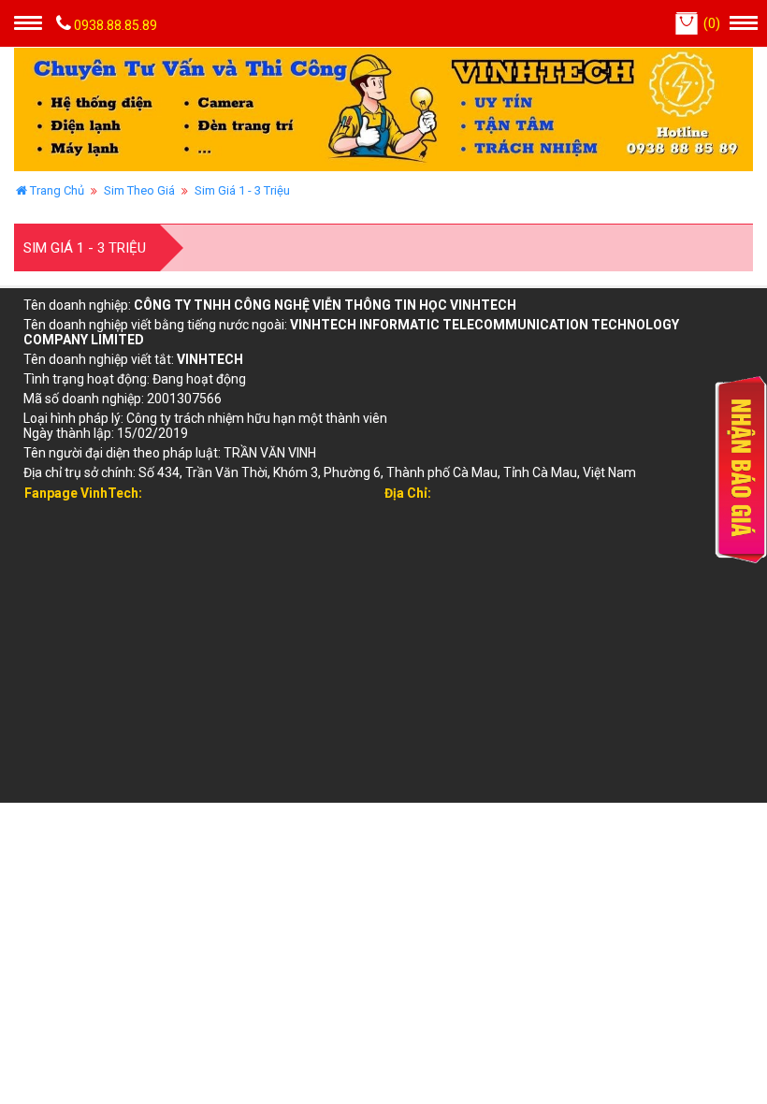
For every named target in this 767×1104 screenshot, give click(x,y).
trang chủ (55, 190)
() (711, 23)
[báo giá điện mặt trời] (719, 469)
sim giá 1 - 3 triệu (242, 190)
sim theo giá (139, 190)
